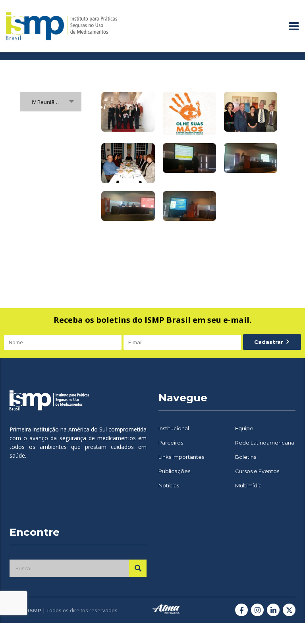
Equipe (244, 428)
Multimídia (248, 485)
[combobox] (50, 101)
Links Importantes (181, 457)
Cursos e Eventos (257, 471)
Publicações (174, 471)
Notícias (168, 485)
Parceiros (170, 442)
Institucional (173, 428)
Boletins (245, 457)
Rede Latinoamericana (264, 442)
